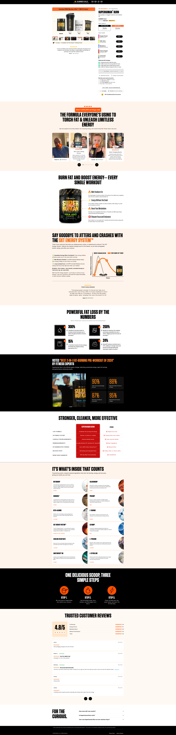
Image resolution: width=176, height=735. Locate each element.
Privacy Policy (112, 733)
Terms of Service (119, 733)
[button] (55, 21)
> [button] (90, 698)
